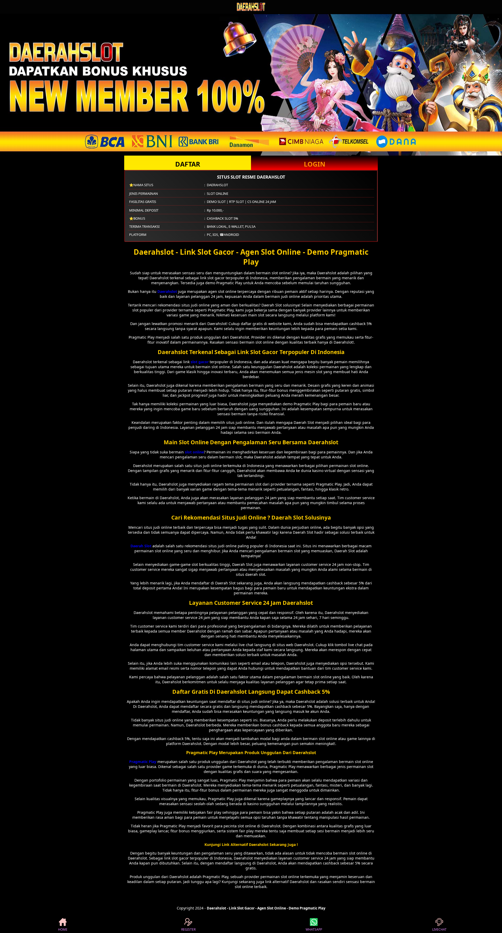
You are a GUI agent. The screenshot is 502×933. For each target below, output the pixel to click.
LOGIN (314, 164)
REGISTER (188, 929)
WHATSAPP (314, 929)
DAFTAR (187, 164)
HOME (62, 929)
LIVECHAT (439, 929)
